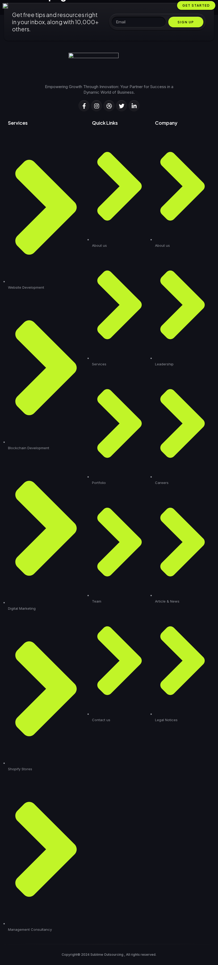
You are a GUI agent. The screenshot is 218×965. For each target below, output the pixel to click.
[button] (170, 5)
